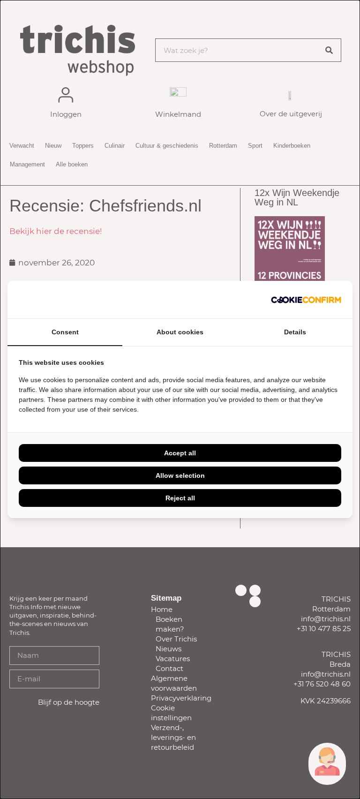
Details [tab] (295, 332)
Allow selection (180, 475)
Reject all (180, 498)
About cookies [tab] (180, 332)
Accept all (180, 453)
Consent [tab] (65, 332)
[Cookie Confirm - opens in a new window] (306, 299)
